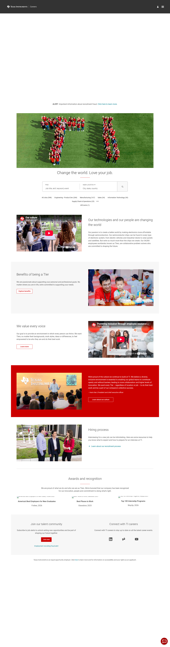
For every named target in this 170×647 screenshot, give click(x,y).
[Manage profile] (158, 7)
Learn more (24, 347)
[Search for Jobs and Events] (122, 186)
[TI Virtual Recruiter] (164, 641)
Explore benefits (25, 291)
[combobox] (61, 189)
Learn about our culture (100, 400)
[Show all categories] (97, 201)
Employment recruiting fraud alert (46, 546)
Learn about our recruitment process (106, 446)
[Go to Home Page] (22, 6)
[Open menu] (162, 6)
